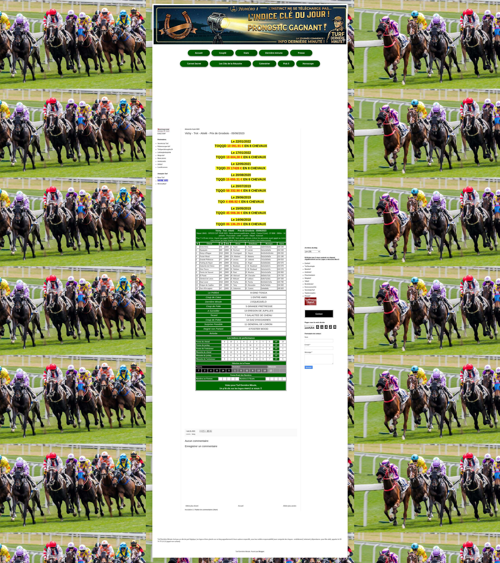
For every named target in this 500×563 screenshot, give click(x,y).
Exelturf (307, 263)
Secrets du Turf (163, 143)
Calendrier (264, 63)
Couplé (222, 52)
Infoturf (160, 164)
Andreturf (308, 272)
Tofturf (307, 281)
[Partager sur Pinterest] (210, 431)
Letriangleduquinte (164, 152)
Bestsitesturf (309, 284)
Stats (246, 52)
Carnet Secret (194, 63)
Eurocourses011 (310, 287)
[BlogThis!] (203, 431)
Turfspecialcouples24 (165, 149)
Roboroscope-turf (164, 146)
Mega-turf (161, 155)
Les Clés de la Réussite (230, 63)
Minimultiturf (162, 184)
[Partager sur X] (205, 431)
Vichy (193, 434)
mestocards (162, 161)
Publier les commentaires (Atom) (206, 510)
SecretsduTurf (310, 290)
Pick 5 (286, 63)
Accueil (198, 52)
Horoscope (308, 63)
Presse (301, 52)
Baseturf (308, 269)
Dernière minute (273, 52)
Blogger (261, 551)
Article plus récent (192, 506)
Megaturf (308, 278)
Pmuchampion (310, 275)
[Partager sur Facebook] (208, 431)
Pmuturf (307, 296)
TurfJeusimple (310, 266)
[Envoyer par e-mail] (200, 431)
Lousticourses (162, 167)
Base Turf (161, 178)
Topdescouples (310, 293)
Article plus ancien (289, 506)
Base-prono (162, 158)
